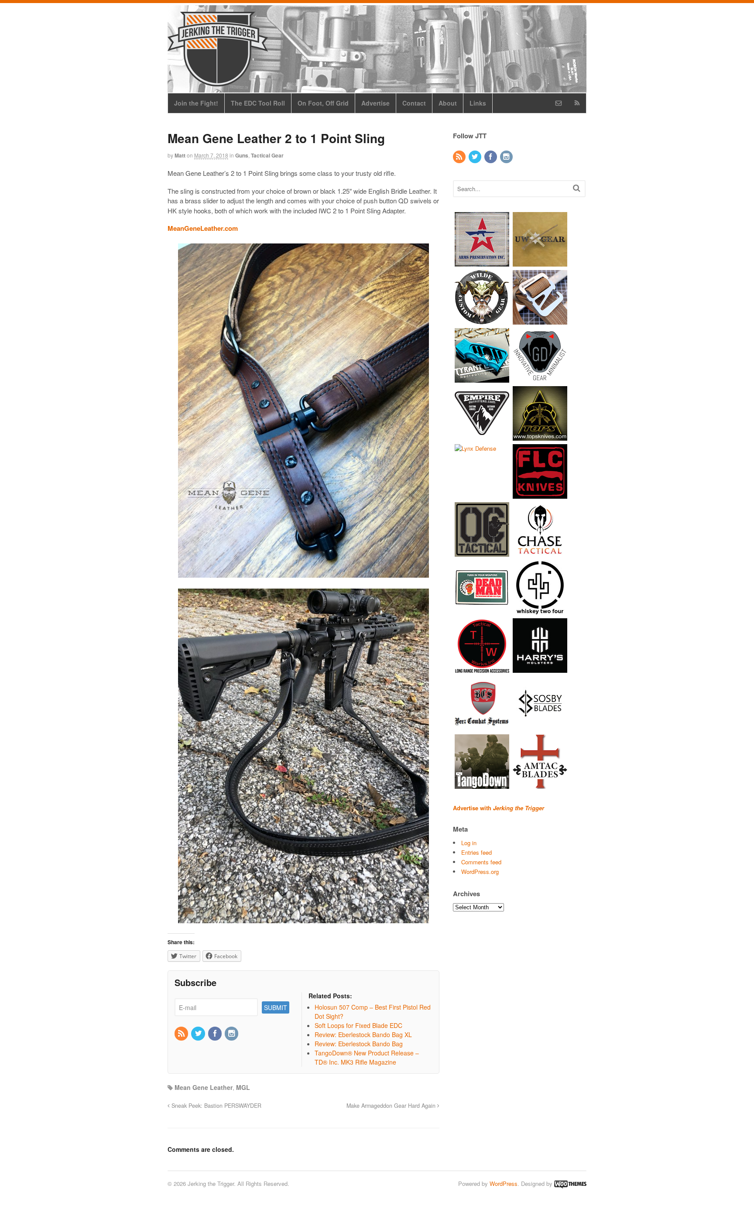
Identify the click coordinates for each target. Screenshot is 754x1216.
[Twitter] (198, 1033)
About (448, 103)
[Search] (576, 188)
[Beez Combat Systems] (482, 726)
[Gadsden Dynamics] (540, 378)
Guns (241, 155)
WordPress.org (480, 871)
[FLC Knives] (540, 494)
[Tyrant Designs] (482, 378)
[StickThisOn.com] (482, 610)
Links (478, 103)
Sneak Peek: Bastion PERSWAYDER (215, 1106)
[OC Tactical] (482, 552)
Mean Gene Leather (204, 1087)
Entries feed (476, 852)
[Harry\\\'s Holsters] (540, 668)
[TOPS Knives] (540, 436)
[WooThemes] (570, 1183)
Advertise (375, 103)
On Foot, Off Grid (323, 103)
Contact (414, 103)
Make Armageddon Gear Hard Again (391, 1106)
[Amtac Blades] (540, 784)
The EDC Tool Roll (258, 103)
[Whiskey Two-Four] (540, 610)
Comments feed (481, 862)
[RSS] (182, 1033)
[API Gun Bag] (482, 262)
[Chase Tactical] (540, 552)
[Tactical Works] (482, 668)
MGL (243, 1087)
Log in (468, 843)
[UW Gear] (540, 262)
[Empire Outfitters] (482, 436)
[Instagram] (232, 1033)
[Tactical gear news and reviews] (218, 81)
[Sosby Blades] (540, 726)
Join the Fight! (196, 103)
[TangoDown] (482, 784)
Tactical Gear (267, 155)
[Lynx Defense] (475, 448)
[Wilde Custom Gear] (482, 320)
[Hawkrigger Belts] (540, 320)
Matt (180, 155)
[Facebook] (215, 1033)
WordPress (504, 1183)
